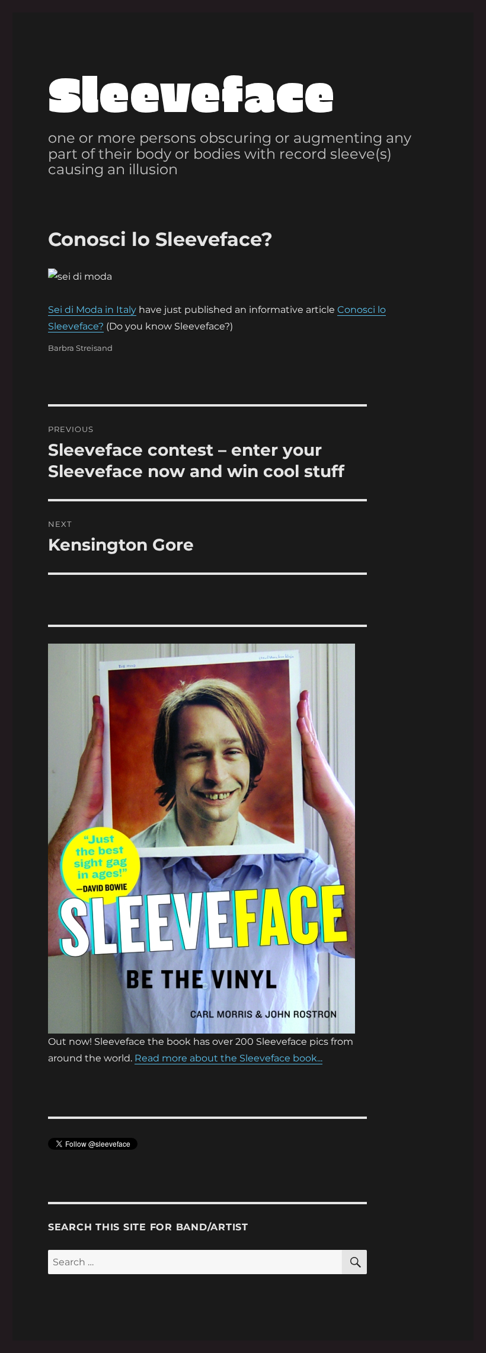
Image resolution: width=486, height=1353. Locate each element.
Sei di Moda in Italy (92, 309)
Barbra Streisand (80, 348)
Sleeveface (191, 92)
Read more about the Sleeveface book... (228, 1058)
